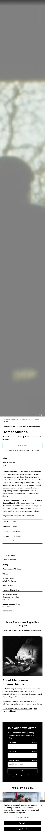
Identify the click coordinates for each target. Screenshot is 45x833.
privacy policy (12, 777)
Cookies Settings (22, 817)
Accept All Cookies (22, 829)
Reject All (22, 823)
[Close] (41, 805)
